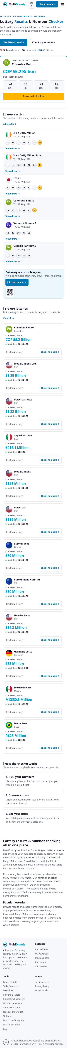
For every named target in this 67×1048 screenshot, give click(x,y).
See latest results (13, 42)
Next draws (9, 990)
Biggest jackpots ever (14, 998)
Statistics (7, 1016)
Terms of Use (42, 981)
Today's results (10, 986)
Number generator (12, 1003)
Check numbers (47, 4)
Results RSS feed (11, 1024)
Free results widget (13, 1011)
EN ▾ (31, 4)
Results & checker (33, 96)
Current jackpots (11, 994)
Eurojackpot (41, 962)
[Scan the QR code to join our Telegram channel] (9, 292)
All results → (9, 123)
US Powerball (42, 953)
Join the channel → (17, 282)
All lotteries (41, 966)
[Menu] (62, 4)
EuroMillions (41, 949)
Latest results (10, 981)
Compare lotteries (12, 1007)
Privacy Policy (42, 986)
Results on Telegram (13, 1020)
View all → (8, 318)
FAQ (5, 1028)
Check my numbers (43, 42)
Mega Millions (42, 957)
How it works (41, 990)
